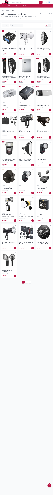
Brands (7, 10)
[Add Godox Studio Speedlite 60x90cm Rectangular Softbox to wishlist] (16, 59)
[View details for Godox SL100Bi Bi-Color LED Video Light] (9, 232)
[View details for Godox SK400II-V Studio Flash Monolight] (44, 121)
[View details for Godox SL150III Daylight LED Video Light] (26, 121)
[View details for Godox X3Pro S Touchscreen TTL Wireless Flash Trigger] (26, 93)
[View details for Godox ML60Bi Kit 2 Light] (9, 121)
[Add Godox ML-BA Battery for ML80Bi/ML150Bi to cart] (32, 82)
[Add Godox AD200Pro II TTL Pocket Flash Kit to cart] (32, 248)
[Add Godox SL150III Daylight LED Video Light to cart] (32, 137)
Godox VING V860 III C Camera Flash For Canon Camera (9, 160)
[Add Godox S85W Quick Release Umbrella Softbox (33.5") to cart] (50, 248)
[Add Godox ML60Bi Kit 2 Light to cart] (15, 137)
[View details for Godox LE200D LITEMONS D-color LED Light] (26, 38)
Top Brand (25, 6)
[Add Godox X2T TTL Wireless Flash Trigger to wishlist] (16, 31)
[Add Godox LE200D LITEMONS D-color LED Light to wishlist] (33, 31)
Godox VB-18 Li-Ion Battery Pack (43, 215)
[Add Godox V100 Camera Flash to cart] (50, 165)
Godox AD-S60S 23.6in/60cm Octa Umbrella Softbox (8, 188)
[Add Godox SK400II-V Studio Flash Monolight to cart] (50, 137)
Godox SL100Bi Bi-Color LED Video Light (8, 243)
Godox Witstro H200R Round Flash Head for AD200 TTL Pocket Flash (43, 104)
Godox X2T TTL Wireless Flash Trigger (9, 49)
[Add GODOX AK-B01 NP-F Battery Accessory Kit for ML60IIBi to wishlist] (16, 198)
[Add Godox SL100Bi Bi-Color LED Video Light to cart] (15, 248)
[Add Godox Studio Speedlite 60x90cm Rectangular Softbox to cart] (15, 82)
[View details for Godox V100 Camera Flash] (44, 148)
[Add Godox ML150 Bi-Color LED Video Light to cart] (15, 110)
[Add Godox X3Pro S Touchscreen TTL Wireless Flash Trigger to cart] (32, 110)
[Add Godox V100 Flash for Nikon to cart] (32, 193)
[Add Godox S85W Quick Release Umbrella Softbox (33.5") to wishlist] (50, 225)
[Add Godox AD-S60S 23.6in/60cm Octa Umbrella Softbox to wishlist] (16, 170)
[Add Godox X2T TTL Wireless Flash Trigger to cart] (15, 54)
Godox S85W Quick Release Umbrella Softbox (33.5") (43, 243)
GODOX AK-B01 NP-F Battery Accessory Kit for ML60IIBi (8, 215)
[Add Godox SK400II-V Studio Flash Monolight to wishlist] (50, 114)
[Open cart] (46, 2)
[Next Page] (33, 282)
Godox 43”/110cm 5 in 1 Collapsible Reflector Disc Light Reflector (26, 215)
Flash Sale (18, 6)
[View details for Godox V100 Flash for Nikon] (26, 176)
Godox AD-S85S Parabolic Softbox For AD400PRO (25, 160)
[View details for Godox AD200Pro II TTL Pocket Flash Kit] (26, 232)
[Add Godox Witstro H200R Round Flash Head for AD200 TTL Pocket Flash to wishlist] (50, 87)
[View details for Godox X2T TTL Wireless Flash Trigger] (9, 38)
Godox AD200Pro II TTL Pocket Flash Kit (26, 243)
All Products (10, 6)
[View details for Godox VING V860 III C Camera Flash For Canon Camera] (9, 148)
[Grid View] (46, 25)
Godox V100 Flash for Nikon (25, 187)
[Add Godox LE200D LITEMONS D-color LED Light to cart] (32, 54)
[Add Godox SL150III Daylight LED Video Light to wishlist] (33, 114)
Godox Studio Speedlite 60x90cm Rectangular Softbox (9, 77)
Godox (3, 47)
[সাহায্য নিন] (49, 485)
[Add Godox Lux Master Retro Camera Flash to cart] (15, 276)
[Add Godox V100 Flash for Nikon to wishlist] (33, 170)
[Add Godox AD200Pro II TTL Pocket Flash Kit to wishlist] (33, 225)
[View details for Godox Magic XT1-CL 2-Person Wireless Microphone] (44, 176)
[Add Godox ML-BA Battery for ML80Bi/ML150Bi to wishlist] (33, 59)
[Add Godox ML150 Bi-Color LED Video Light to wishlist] (16, 87)
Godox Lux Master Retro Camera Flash (7, 271)
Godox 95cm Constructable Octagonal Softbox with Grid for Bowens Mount (43, 49)
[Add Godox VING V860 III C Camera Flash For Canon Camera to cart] (15, 165)
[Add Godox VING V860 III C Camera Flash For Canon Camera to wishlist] (16, 142)
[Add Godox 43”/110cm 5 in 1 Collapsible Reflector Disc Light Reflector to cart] (32, 220)
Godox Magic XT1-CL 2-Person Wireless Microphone (43, 188)
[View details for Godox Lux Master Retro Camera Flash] (9, 259)
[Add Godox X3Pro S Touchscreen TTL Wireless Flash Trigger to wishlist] (33, 87)
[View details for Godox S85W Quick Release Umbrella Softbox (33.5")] (44, 232)
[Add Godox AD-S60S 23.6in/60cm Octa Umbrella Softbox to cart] (15, 193)
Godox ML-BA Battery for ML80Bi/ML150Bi (25, 77)
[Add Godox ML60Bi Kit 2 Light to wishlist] (16, 114)
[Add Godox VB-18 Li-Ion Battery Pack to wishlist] (50, 198)
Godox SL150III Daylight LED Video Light (25, 132)
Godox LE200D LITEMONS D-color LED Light (25, 49)
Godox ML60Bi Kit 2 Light (8, 131)
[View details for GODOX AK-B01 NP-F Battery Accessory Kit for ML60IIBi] (9, 204)
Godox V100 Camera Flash (43, 159)
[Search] (41, 2)
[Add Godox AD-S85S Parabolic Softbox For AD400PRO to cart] (32, 165)
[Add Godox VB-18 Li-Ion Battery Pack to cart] (50, 220)
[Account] (50, 2)
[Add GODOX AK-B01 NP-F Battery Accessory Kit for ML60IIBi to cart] (15, 220)
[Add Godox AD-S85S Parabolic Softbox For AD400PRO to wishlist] (33, 142)
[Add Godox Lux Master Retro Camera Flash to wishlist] (16, 253)
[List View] (49, 25)
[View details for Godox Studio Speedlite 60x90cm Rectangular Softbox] (9, 65)
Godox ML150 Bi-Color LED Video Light (8, 104)
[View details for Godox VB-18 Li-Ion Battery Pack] (44, 204)
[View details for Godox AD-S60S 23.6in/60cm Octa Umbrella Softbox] (9, 176)
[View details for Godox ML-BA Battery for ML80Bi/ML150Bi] (26, 65)
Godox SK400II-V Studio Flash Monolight (43, 132)
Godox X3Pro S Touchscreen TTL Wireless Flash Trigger (25, 104)
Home (3, 6)
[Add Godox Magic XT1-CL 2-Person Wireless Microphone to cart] (50, 193)
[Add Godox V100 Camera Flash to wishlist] (50, 142)
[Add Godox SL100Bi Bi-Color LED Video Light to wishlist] (16, 225)
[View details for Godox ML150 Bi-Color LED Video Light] (9, 93)
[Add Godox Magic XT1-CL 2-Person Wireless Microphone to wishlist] (50, 170)
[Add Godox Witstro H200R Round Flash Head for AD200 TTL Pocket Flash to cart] (50, 110)
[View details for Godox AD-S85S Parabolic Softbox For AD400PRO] (26, 148)
